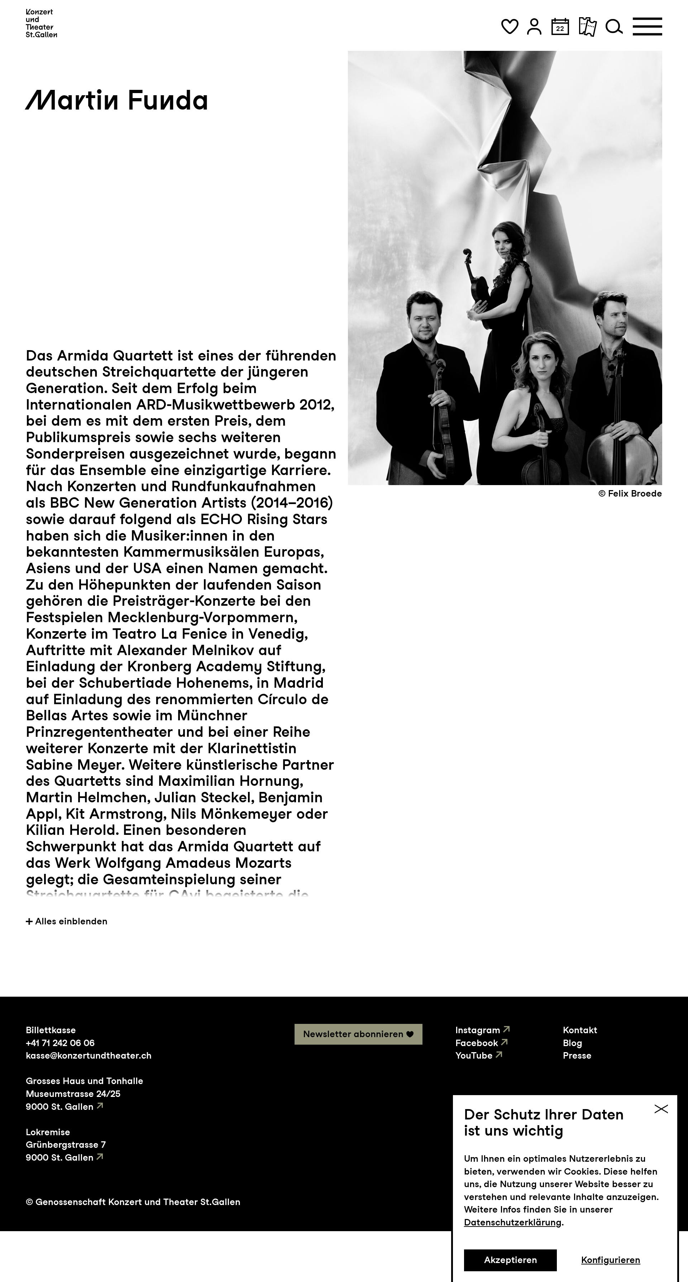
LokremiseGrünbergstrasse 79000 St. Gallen (66, 1145)
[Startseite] (41, 23)
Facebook (476, 1042)
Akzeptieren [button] (510, 1259)
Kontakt (580, 1030)
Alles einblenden (71, 921)
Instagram (477, 1030)
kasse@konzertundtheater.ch (89, 1055)
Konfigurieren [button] (610, 1259)
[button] (510, 26)
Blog (572, 1042)
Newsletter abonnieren (353, 1034)
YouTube (474, 1055)
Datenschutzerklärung (513, 1222)
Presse (577, 1055)
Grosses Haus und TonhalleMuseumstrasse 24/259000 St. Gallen (84, 1093)
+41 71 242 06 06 (60, 1042)
